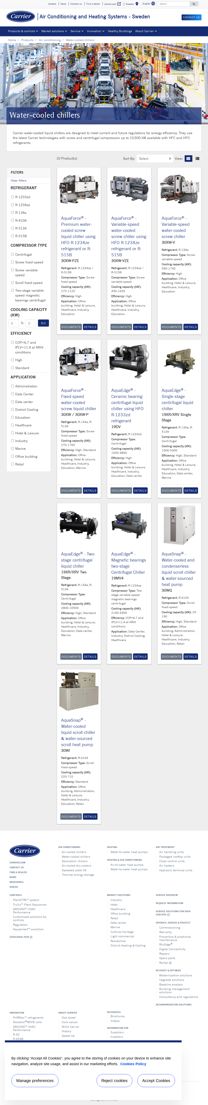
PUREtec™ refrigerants (28, 1017)
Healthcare (23, 425)
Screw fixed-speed (29, 262)
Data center (24, 402)
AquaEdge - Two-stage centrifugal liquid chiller (78, 560)
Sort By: (129, 158)
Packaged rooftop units (175, 856)
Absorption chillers (75, 861)
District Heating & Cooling (127, 945)
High (18, 360)
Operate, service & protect (173, 922)
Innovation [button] (94, 31)
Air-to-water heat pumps (127, 864)
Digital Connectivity (172, 949)
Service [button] (75, 31)
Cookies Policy (133, 1064)
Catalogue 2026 (21, 937)
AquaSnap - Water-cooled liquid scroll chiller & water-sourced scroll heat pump (78, 732)
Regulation (20, 924)
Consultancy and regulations (178, 997)
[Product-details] (79, 189)
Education (22, 417)
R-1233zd (22, 197)
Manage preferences (35, 1080)
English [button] (149, 4)
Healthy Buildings (120, 31)
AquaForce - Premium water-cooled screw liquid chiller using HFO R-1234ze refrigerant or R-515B (78, 236)
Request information (169, 903)
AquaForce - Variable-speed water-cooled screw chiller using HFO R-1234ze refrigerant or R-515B (128, 236)
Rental (165, 962)
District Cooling (26, 409)
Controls (16, 895)
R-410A (21, 220)
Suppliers (117, 1032)
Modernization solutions (175, 975)
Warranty (165, 932)
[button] (188, 158)
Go (43, 323)
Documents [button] (71, 327)
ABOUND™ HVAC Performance (24, 910)
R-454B (18, 1039)
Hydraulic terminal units (175, 870)
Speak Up (68, 1035)
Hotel (114, 904)
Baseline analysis (171, 984)
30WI (65, 750)
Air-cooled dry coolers (76, 865)
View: (179, 158)
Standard (22, 368)
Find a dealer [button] (93, 3)
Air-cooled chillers (74, 852)
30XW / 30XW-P (75, 414)
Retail (19, 464)
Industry (21, 441)
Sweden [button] (133, 5)
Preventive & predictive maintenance (175, 938)
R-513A (21, 228)
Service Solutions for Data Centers (173, 913)
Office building (26, 456)
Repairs (164, 953)
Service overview (167, 895)
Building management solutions (174, 990)
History (66, 1031)
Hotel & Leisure (27, 433)
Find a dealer (18, 872)
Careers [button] (52, 3)
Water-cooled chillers (76, 856)
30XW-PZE (70, 260)
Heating (112, 847)
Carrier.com (17, 862)
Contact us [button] (76, 3)
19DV (116, 426)
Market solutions (118, 895)
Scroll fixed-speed (28, 283)
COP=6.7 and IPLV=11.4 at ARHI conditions (29, 347)
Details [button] (90, 327)
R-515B (21, 236)
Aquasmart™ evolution (28, 929)
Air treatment (165, 847)
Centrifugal (23, 254)
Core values (70, 1022)
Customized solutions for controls (30, 918)
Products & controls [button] (21, 31)
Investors (116, 1036)
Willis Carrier (70, 1026)
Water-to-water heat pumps (129, 852)
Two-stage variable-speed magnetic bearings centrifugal (30, 295)
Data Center (24, 394)
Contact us (17, 867)
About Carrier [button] (144, 31)
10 (58, 158)
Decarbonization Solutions (174, 1004)
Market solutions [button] (52, 31)
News (13, 877)
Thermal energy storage (78, 874)
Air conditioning (50, 40)
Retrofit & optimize (168, 970)
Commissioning (169, 927)
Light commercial (122, 936)
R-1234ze (22, 205)
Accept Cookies (156, 1080)
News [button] (63, 3)
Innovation (17, 1012)
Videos (14, 887)
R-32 (16, 1034)
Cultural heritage (122, 931)
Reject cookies (114, 1080)
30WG (167, 590)
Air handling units (171, 852)
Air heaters (166, 865)
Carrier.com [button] (112, 4)
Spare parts (167, 958)
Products (27, 40)
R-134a (20, 213)
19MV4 (117, 578)
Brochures (17, 882)
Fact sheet (69, 1017)
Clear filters (18, 180)
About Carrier (67, 1012)
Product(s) (69, 158)
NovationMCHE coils (27, 1022)
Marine (20, 449)
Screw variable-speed (27, 272)
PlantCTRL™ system (26, 900)
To (22, 323)
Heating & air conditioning (124, 859)
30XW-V (168, 242)
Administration (26, 386)
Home (12, 40)
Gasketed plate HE (74, 870)
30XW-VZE (120, 260)
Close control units (172, 861)
